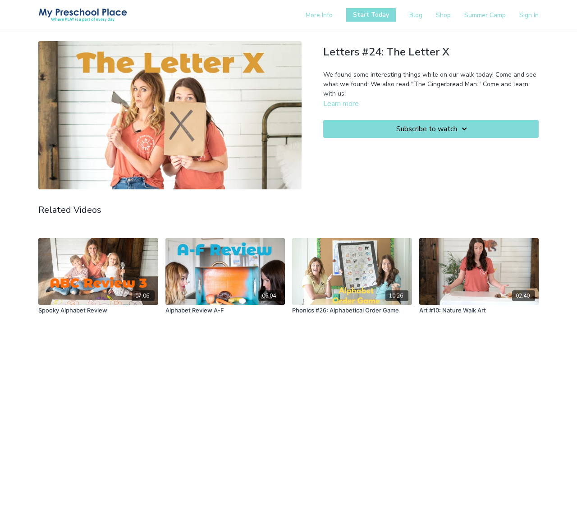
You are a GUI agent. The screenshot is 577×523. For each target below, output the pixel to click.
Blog (415, 15)
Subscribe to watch (426, 129)
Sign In (529, 15)
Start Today (371, 14)
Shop (443, 15)
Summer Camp (485, 15)
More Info (319, 15)
